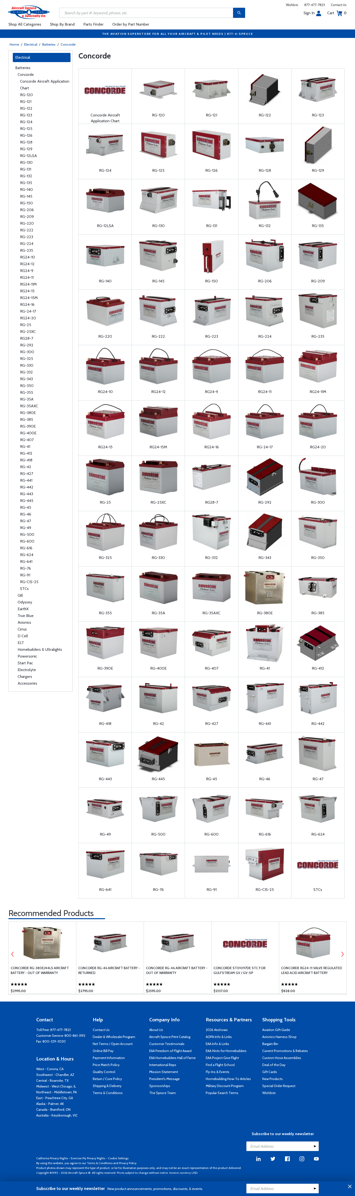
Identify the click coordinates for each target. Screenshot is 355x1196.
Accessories (27, 683)
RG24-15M (29, 297)
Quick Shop (42, 983)
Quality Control (104, 1072)
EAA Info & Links (217, 1044)
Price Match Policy (106, 1065)
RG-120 (26, 95)
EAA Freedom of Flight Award (170, 1051)
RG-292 (26, 345)
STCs (24, 588)
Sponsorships (159, 1086)
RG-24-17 (28, 311)
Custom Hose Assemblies (281, 1058)
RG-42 (25, 467)
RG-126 (26, 135)
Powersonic (27, 656)
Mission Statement (163, 1072)
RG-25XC (28, 331)
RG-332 (26, 372)
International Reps (162, 1065)
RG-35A (27, 399)
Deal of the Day (273, 1065)
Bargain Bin (270, 1044)
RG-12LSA (28, 155)
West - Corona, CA (50, 1069)
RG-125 (26, 128)
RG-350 (27, 385)
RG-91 (25, 575)
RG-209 (27, 216)
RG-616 (26, 548)
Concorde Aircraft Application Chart (44, 84)
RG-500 (27, 534)
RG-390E (28, 426)
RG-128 (26, 142)
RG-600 (27, 541)
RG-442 (26, 487)
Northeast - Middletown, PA (56, 1092)
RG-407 (27, 439)
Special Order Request (278, 1086)
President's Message (164, 1079)
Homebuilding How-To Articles (228, 1079)
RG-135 (26, 182)
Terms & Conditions (108, 1093)
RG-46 (25, 514)
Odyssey (25, 602)
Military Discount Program (225, 1086)
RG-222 (26, 230)
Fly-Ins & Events (217, 1072)
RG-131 (25, 169)
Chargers (25, 676)
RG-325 (26, 358)
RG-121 (25, 101)
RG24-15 (27, 291)
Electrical (30, 44)
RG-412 (26, 453)
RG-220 (27, 223)
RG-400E (28, 433)
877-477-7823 (314, 5)
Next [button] (342, 954)
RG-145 (26, 196)
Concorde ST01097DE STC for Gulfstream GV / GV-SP (239, 970)
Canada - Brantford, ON (53, 1109)
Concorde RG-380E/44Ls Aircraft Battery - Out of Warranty (40, 970)
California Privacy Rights (52, 1158)
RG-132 (26, 176)
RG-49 (25, 527)
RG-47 (25, 521)
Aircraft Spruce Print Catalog (169, 1037)
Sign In (309, 13)
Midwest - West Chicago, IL (56, 1086)
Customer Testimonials (167, 1044)
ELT (21, 642)
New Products (272, 1079)
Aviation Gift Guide (276, 1030)
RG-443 (26, 494)
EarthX (23, 609)
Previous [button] (12, 954)
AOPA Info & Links (219, 1037)
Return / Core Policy (107, 1079)
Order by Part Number (130, 24)
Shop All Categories (24, 24)
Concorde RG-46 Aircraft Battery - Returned (109, 970)
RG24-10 (27, 257)
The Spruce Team (162, 1093)
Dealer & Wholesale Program (114, 1037)
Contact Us (339, 5)
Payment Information (109, 1058)
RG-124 (26, 122)
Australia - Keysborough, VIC (57, 1115)
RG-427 (26, 473)
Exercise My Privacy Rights (88, 1158)
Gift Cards (269, 1072)
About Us (156, 1030)
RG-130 (26, 162)
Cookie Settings (118, 1158)
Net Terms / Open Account (113, 1044)
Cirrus (22, 629)
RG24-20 (28, 318)
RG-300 (27, 352)
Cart (337, 13)
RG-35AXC (29, 406)
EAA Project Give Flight (222, 1058)
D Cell (23, 636)
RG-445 (26, 500)
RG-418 (26, 460)
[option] (42, 958)
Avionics (24, 622)
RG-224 (26, 243)
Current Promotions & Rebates (285, 1051)
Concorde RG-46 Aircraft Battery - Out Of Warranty (176, 970)
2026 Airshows (217, 1030)
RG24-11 (27, 277)
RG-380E (28, 412)
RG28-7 (26, 338)
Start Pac (25, 663)
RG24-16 (27, 304)
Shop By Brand (62, 24)
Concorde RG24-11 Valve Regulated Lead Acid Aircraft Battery (311, 970)
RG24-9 (26, 270)
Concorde (68, 44)
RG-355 (26, 392)
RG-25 (25, 324)
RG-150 (26, 203)
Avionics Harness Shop (279, 1037)
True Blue (26, 615)
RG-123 (26, 115)
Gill (20, 595)
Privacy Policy (127, 1163)
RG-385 (26, 419)
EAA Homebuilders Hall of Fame (172, 1058)
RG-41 (25, 446)
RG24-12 (27, 264)
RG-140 (26, 189)
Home (14, 44)
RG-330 (26, 365)
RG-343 (26, 379)
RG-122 (26, 108)
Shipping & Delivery (107, 1086)
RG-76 (25, 568)
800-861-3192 (74, 1035)
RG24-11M (28, 284)
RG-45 (25, 507)
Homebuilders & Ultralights (40, 649)
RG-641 (26, 561)
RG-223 (26, 237)
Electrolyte (27, 669)
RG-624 (26, 554)
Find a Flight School (220, 1065)
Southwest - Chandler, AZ (55, 1075)
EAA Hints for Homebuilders (226, 1051)
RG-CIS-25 (29, 582)
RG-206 (27, 210)
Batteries (49, 44)
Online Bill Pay (103, 1051)
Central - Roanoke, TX (52, 1080)
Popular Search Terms (222, 1093)
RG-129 (26, 149)
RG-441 (26, 480)
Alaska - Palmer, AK (50, 1104)
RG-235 (26, 250)
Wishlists (292, 5)
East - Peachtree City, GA (54, 1098)
